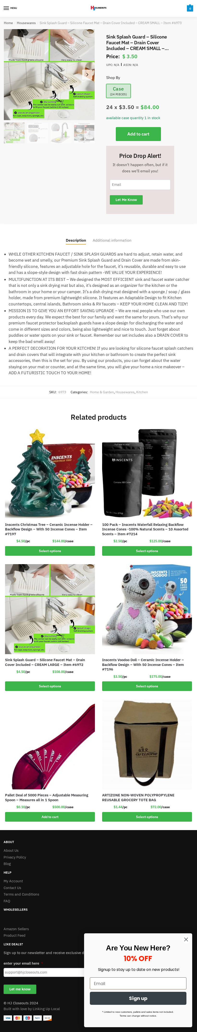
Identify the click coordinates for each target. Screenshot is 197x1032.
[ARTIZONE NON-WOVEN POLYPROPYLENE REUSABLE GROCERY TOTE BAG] (147, 744)
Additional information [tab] (112, 240)
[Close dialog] (186, 939)
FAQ (7, 901)
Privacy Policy (15, 857)
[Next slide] (87, 75)
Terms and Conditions (21, 894)
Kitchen (142, 392)
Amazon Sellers (16, 929)
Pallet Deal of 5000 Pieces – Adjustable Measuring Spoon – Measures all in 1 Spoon (46, 797)
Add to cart (138, 134)
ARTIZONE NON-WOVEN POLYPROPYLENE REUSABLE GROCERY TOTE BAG (138, 797)
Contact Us (12, 887)
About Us (11, 850)
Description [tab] (76, 240)
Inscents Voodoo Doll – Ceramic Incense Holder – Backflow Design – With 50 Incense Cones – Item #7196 (143, 664)
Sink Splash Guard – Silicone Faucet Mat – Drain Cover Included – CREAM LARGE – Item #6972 (45, 662)
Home (8, 23)
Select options (50, 551)
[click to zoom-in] (49, 74)
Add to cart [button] (50, 817)
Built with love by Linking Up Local (32, 1008)
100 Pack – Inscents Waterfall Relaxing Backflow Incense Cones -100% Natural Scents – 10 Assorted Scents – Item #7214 (145, 529)
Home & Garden (102, 392)
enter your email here (23, 963)
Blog (7, 863)
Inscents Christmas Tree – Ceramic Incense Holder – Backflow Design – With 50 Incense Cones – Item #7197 (48, 529)
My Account (13, 881)
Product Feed (14, 935)
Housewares (26, 23)
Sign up (138, 998)
